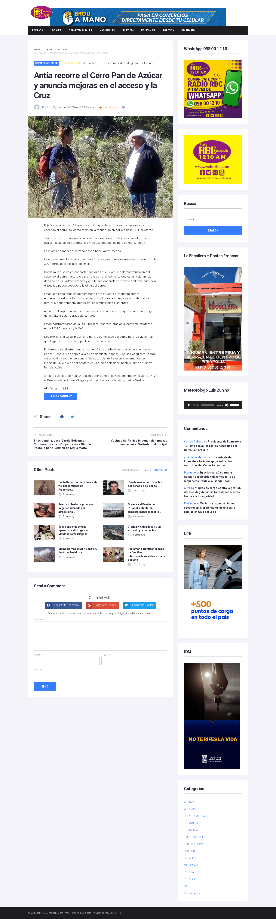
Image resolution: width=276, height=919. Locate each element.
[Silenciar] (227, 405)
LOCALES (56, 30)
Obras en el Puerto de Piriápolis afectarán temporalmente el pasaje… (144, 508)
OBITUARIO (188, 30)
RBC (45, 107)
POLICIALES (148, 30)
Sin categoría (192, 893)
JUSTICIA (128, 30)
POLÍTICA (168, 30)
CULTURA (190, 808)
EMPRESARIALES (195, 837)
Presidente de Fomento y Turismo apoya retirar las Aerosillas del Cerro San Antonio (212, 446)
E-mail (105, 655)
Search (213, 230)
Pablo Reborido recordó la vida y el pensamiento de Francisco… (77, 486)
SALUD (188, 886)
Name (38, 655)
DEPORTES (191, 822)
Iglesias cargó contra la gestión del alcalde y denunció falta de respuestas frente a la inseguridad (209, 477)
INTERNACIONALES (196, 844)
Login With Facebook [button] (66, 605)
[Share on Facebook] (62, 417)
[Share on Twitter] (72, 417)
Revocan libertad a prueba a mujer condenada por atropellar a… (75, 508)
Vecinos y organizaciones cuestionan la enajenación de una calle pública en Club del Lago (209, 507)
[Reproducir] (189, 405)
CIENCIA (189, 801)
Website (38, 669)
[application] (213, 405)
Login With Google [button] (105, 605)
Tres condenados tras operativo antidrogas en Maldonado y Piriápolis (73, 530)
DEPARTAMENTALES (80, 30)
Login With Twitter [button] (142, 605)
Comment (39, 619)
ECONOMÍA (191, 830)
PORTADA (37, 30)
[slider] (235, 404)
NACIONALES (107, 30)
